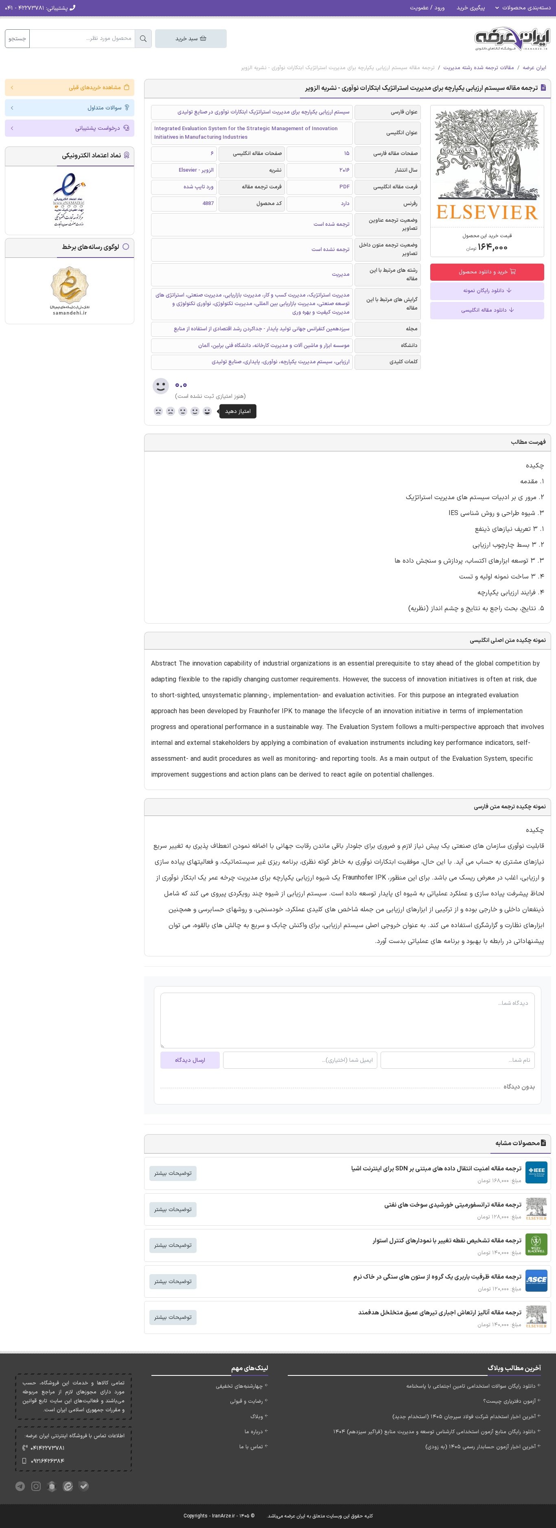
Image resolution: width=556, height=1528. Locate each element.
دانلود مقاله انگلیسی (484, 310)
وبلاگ (256, 1417)
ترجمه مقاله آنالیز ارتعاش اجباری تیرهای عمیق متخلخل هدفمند (439, 1313)
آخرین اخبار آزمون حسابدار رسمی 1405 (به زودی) (480, 1447)
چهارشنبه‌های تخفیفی (239, 1386)
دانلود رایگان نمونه (484, 291)
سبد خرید (187, 39)
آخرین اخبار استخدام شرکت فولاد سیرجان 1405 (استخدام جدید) (464, 1417)
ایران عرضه (534, 68)
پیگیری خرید (471, 8)
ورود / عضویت (427, 8)
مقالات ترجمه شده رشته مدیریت (478, 68)
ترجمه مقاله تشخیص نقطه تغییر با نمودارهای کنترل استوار (446, 1241)
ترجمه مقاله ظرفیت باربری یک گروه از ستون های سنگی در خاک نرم (437, 1277)
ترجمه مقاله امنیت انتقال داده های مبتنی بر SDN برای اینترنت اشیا (436, 1169)
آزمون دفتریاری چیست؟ (509, 1401)
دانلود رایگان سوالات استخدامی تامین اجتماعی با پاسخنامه (471, 1386)
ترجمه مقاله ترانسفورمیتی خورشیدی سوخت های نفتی (452, 1205)
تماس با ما (251, 1447)
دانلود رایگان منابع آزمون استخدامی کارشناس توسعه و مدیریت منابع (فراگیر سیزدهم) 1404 (434, 1432)
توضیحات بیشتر (173, 1173)
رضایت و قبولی (246, 1401)
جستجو (17, 39)
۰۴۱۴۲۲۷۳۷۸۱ (48, 1448)
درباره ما (254, 1432)
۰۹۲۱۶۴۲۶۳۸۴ (47, 1461)
